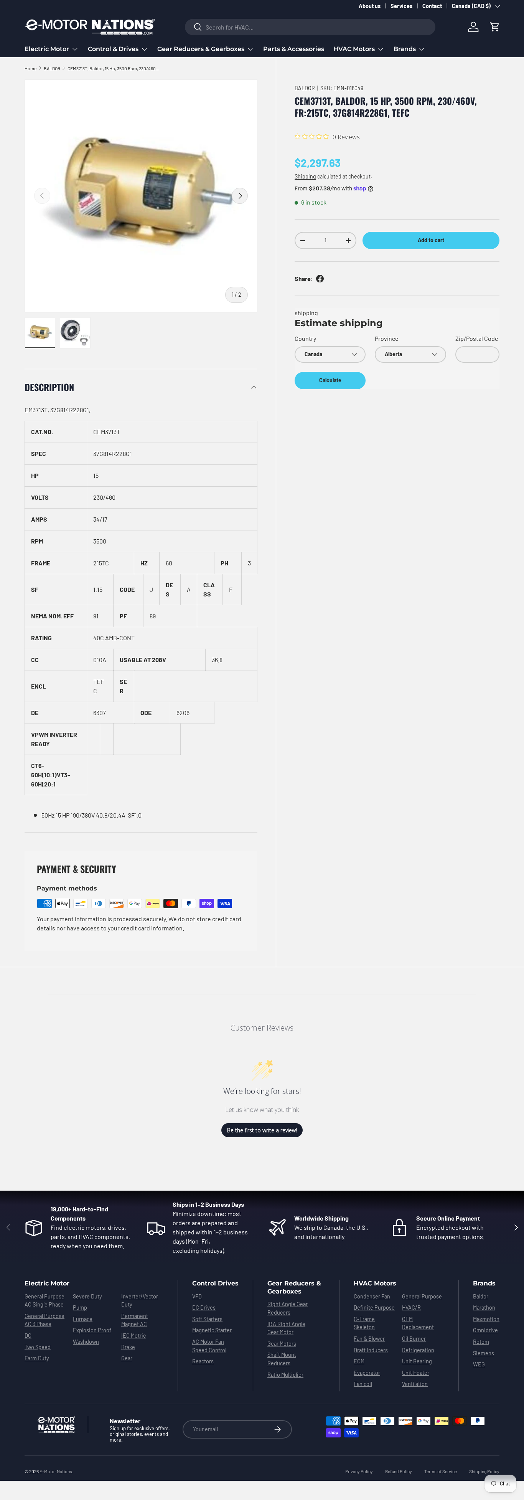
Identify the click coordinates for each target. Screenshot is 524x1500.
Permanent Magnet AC (134, 1320)
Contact (432, 6)
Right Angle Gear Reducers (287, 1308)
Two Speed (38, 1347)
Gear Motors (281, 1343)
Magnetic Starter (212, 1330)
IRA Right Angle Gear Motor (286, 1328)
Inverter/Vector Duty (139, 1300)
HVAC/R (411, 1307)
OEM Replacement (418, 1323)
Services (401, 6)
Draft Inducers (371, 1350)
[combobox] (310, 27)
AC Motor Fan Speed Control (209, 1345)
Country (305, 338)
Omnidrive (485, 1330)
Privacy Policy (359, 1471)
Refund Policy (398, 1471)
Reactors (203, 1361)
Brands (405, 49)
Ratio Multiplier (285, 1374)
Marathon (484, 1307)
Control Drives (215, 1283)
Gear (126, 1358)
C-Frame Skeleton (364, 1323)
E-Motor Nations (56, 1471)
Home (30, 68)
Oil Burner (414, 1338)
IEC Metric (133, 1335)
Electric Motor (47, 49)
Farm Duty (37, 1358)
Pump (80, 1307)
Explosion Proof (92, 1330)
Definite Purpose (374, 1307)
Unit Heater (415, 1372)
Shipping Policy (484, 1471)
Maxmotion (486, 1319)
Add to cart (431, 240)
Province (387, 338)
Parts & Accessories (293, 49)
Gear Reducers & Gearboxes (200, 49)
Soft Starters (207, 1319)
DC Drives (204, 1307)
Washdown (86, 1341)
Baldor (480, 1296)
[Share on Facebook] (320, 278)
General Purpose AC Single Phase (44, 1300)
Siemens (483, 1353)
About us (370, 6)
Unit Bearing (417, 1361)
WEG (479, 1364)
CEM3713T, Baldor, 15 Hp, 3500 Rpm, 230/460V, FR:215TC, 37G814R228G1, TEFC (114, 68)
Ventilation (415, 1384)
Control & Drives (113, 49)
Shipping (305, 176)
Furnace (82, 1319)
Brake (128, 1347)
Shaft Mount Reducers (281, 1358)
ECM (359, 1361)
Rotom (481, 1341)
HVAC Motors (354, 49)
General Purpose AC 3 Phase (44, 1320)
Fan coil (363, 1384)
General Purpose (422, 1296)
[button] (494, 26)
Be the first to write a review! (262, 1130)
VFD (197, 1296)
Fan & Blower (369, 1338)
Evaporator (367, 1372)
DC (28, 1335)
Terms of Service (440, 1471)
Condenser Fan (372, 1296)
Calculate (330, 380)
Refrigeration (418, 1350)
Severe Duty (87, 1296)
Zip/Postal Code (476, 338)
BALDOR (52, 68)
